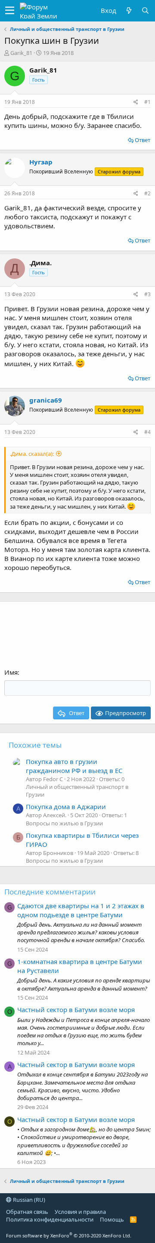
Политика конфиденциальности (49, 1219)
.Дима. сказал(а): (32, 454)
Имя (11, 672)
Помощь (112, 1219)
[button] (10, 10)
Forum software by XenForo (68, 1235)
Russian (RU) (28, 1200)
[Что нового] (129, 10)
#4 (147, 432)
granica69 (45, 400)
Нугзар (41, 162)
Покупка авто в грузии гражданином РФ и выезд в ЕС (74, 766)
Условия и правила (80, 1212)
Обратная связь (27, 1212)
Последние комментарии (50, 892)
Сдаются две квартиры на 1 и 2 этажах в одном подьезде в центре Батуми (80, 910)
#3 (147, 294)
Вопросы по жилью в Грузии (64, 823)
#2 (147, 193)
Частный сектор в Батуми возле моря (76, 1009)
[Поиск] (145, 10)
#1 (147, 102)
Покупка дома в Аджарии (66, 806)
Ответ (142, 140)
